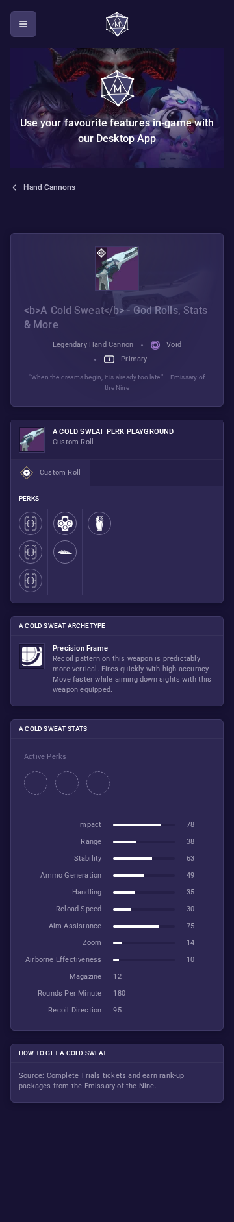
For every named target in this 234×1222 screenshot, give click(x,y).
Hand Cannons (49, 187)
